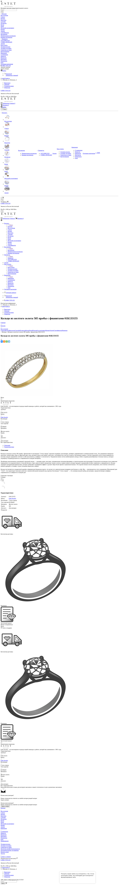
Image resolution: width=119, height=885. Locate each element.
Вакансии (4, 834)
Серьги (3, 330)
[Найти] (2, 12)
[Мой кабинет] (1, 220)
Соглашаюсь (65, 880)
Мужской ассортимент (39, 330)
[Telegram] (9, 341)
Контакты (4, 836)
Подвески (23, 330)
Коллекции (11, 250)
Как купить (11, 267)
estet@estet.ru (6, 78)
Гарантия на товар (6, 847)
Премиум (10, 258)
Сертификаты (58, 330)
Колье (27, 330)
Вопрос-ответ (5, 852)
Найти (3, 883)
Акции (52, 330)
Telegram (6, 84)
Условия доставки (6, 845)
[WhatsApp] (7, 341)
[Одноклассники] (4, 341)
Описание (7, 445)
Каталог (10, 226)
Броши (48, 330)
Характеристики (9, 447)
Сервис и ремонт (6, 856)
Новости (3, 833)
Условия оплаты (5, 844)
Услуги (3, 853)
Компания (11, 278)
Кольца (7, 330)
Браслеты (12, 330)
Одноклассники (9, 86)
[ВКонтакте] (2, 341)
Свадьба (17, 330)
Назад (11, 225)
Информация (4, 841)
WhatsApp (7, 87)
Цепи (30, 330)
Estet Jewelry (4, 417)
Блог (2, 839)
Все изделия (4, 811)
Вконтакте (7, 83)
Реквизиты (4, 838)
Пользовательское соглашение (10, 850)
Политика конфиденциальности (10, 849)
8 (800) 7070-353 (6, 65)
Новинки (64, 330)
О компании (4, 831)
